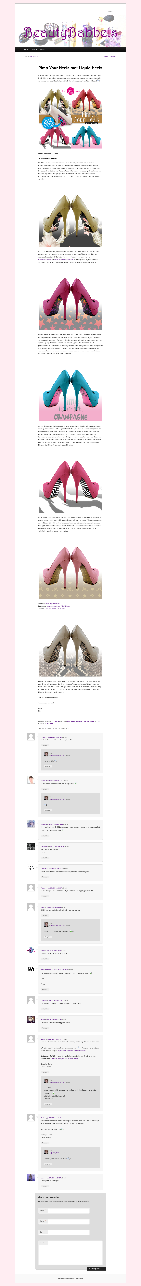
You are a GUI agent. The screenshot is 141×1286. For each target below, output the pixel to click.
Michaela (44, 824)
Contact (42, 49)
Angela (43, 737)
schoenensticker (79, 721)
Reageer (45, 745)
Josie (43, 907)
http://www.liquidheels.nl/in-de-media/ (65, 1058)
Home (26, 49)
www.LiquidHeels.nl (52, 603)
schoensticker (89, 721)
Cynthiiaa (44, 1000)
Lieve (43, 1178)
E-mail (43, 1221)
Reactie (42, 1243)
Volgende (113, 56)
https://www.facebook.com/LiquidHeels (72, 1050)
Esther (43, 1039)
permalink (50, 723)
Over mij (34, 49)
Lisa (99, 721)
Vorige (105, 56)
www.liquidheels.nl (44, 259)
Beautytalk (44, 847)
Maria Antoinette (46, 970)
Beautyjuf (44, 780)
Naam (43, 1210)
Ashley (43, 888)
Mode (57, 721)
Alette (43, 1020)
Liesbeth (43, 869)
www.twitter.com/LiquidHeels (55, 609)
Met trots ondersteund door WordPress (70, 1278)
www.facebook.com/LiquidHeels (58, 606)
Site (41, 1232)
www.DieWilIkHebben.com (63, 259)
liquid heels (70, 721)
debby (43, 950)
